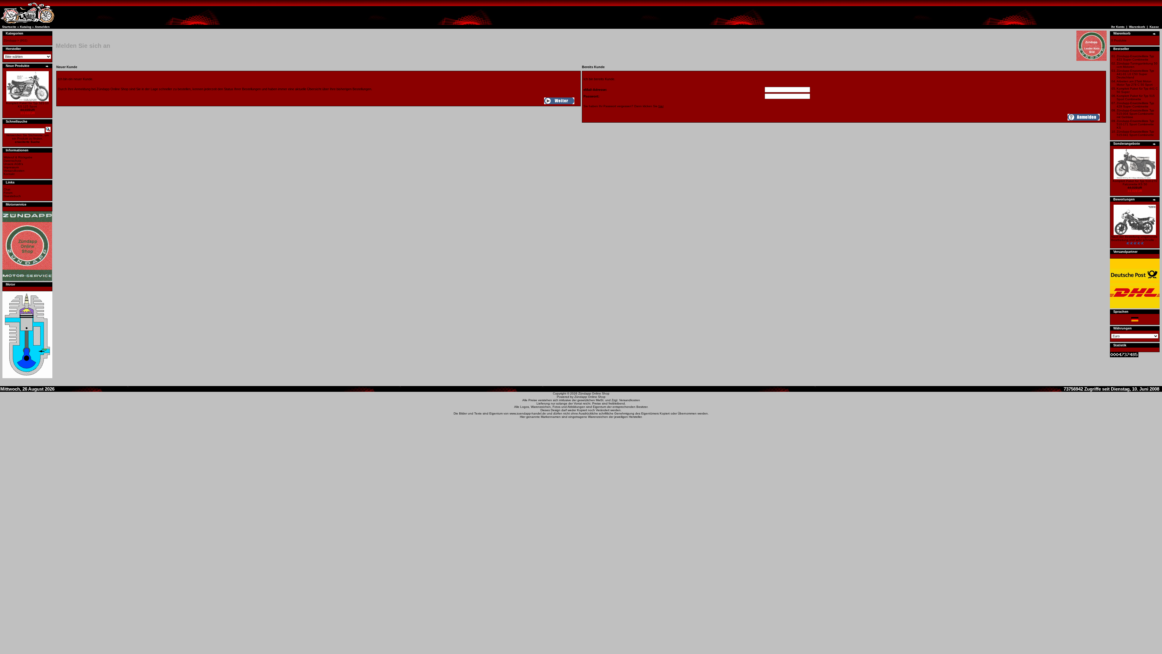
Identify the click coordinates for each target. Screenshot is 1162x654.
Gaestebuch (12, 196)
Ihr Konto (1117, 26)
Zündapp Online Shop (593, 393)
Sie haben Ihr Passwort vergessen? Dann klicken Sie (623, 106)
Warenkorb (1137, 26)
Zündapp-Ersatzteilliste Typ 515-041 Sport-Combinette (1135, 133)
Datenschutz (12, 160)
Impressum (11, 167)
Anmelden (42, 26)
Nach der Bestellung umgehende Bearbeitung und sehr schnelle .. (1134, 238)
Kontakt (9, 174)
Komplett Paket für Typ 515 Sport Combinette (1136, 97)
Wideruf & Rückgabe (18, 157)
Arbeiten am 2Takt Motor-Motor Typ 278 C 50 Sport (1135, 83)
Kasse (1154, 26)
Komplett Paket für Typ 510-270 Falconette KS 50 (1135, 182)
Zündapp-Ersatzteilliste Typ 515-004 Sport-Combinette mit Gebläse (1135, 114)
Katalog (25, 26)
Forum (8, 192)
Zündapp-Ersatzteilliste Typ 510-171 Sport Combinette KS (1135, 124)
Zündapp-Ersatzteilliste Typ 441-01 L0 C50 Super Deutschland (1135, 74)
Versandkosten (14, 170)
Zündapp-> (11, 40)
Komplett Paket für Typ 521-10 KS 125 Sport (27, 104)
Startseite (9, 26)
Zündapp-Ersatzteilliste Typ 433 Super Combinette (1135, 57)
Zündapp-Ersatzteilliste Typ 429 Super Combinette (1135, 104)
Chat (7, 189)
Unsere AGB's (13, 164)
